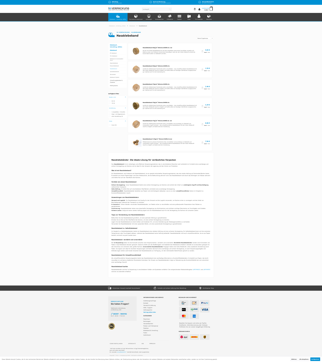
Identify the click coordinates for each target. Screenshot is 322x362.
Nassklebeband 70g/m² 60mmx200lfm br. (156, 84)
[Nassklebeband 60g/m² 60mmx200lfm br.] (136, 69)
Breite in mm (112, 97)
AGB (143, 343)
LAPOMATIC (206, 269)
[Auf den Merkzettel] (202, 51)
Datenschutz (132, 343)
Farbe (110, 121)
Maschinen (146, 319)
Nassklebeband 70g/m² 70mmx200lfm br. (156, 102)
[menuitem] (157, 9)
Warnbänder (113, 74)
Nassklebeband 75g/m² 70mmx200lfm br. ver (157, 120)
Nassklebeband (113, 68)
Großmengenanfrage (149, 300)
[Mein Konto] (201, 9)
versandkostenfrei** (122, 352)
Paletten (146, 328)
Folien (145, 332)
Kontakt (145, 303)
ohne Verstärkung (117, 116)
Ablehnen (294, 359)
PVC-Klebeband (113, 56)
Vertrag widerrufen (149, 312)
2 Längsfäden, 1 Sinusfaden (119, 112)
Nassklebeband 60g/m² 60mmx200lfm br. (156, 66)
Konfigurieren (315, 359)
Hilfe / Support (147, 307)
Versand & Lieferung (149, 305)
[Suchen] (170, 9)
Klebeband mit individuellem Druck (116, 59)
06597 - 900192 (120, 314)
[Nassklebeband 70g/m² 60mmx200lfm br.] (136, 87)
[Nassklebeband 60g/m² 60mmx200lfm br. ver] (136, 51)
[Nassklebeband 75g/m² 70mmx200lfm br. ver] (136, 124)
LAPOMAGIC (196, 269)
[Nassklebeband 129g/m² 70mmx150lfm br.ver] (136, 142)
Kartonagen (147, 321)
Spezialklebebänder (114, 71)
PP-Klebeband (113, 53)
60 (113, 101)
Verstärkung (112, 108)
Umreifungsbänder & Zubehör (116, 81)
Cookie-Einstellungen (116, 343)
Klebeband (113, 50)
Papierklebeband (114, 63)
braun (114, 125)
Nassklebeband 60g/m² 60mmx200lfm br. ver (157, 47)
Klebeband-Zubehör (114, 77)
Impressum (152, 343)
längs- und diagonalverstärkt (119, 114)
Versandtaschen (148, 323)
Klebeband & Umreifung (150, 330)
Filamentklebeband (114, 65)
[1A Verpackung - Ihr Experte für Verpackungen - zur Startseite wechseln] (118, 9)
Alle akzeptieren (304, 359)
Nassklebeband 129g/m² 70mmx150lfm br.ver (157, 139)
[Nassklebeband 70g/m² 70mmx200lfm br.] (136, 106)
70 (113, 103)
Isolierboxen (147, 335)
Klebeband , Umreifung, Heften (116, 46)
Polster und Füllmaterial (150, 326)
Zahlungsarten (147, 310)
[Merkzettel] (196, 9)
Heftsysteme (114, 85)
